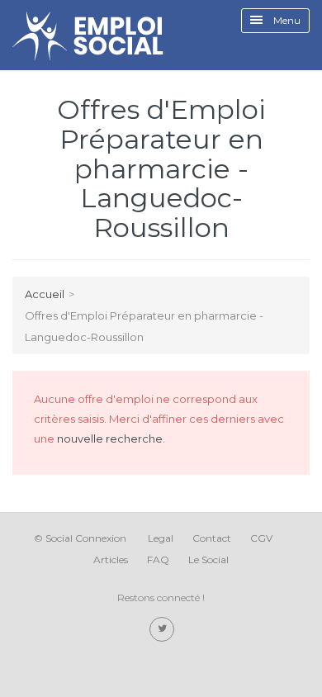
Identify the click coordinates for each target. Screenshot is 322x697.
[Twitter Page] (161, 629)
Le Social (208, 559)
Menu (286, 20)
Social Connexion (85, 538)
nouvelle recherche (110, 438)
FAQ (158, 559)
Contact (211, 538)
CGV (261, 538)
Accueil (44, 294)
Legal (160, 538)
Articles (110, 559)
